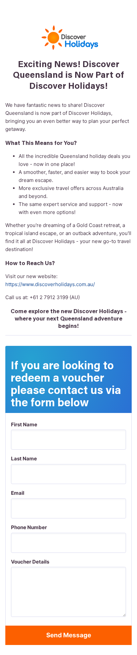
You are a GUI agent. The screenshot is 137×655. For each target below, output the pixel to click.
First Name (24, 424)
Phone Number (29, 527)
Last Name (24, 458)
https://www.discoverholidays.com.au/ (50, 284)
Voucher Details (30, 562)
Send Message (68, 635)
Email (17, 493)
